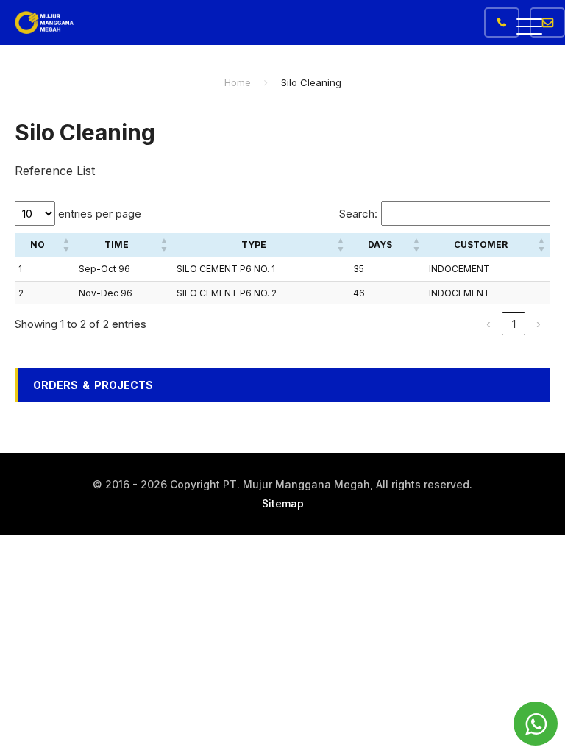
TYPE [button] (253, 244)
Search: (358, 214)
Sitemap (283, 503)
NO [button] (37, 244)
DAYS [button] (380, 244)
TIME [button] (116, 244)
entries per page (98, 214)
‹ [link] (488, 324)
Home (237, 82)
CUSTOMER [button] (481, 244)
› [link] (538, 324)
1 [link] (514, 324)
